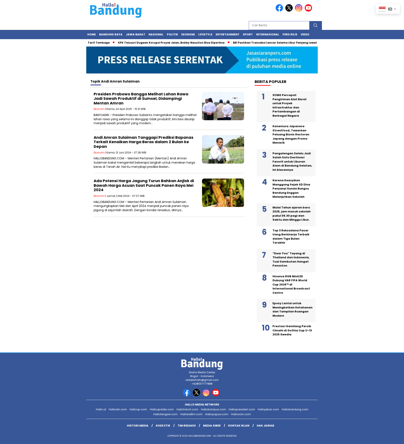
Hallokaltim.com (191, 414)
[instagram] (299, 10)
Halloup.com (138, 409)
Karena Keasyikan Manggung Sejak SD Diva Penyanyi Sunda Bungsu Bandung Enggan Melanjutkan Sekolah (291, 188)
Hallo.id (101, 409)
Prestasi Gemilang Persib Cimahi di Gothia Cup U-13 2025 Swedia (292, 330)
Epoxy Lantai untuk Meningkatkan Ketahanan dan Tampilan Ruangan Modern (292, 309)
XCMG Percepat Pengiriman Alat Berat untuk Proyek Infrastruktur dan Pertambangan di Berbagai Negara (289, 105)
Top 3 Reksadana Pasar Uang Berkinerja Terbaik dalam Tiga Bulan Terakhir (290, 236)
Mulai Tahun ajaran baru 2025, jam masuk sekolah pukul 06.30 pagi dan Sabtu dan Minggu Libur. (291, 213)
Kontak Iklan (238, 426)
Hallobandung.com (295, 409)
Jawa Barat (135, 34)
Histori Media (137, 426)
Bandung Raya (110, 34)
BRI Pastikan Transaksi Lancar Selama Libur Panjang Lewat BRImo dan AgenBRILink (284, 42)
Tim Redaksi (187, 426)
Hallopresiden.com (242, 409)
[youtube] (309, 10)
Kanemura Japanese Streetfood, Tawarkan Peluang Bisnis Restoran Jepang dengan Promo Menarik (290, 134)
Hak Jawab (265, 426)
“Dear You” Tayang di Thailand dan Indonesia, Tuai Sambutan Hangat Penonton (291, 259)
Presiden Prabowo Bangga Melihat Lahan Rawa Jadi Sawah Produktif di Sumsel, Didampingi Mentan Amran (141, 98)
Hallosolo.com (241, 414)
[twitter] (289, 10)
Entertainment (227, 34)
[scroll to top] (388, 437)
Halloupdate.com (162, 409)
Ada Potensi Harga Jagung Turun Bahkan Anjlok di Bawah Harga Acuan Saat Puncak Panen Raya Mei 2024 (144, 185)
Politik (172, 34)
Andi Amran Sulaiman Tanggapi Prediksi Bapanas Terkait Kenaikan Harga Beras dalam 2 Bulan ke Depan (143, 142)
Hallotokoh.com (187, 409)
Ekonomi (188, 34)
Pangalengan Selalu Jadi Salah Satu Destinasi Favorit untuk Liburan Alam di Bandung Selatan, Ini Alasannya (292, 161)
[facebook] (280, 10)
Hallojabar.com (268, 409)
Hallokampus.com (213, 409)
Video (305, 34)
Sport (248, 34)
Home (91, 34)
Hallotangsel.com (165, 414)
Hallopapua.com (216, 414)
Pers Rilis (290, 34)
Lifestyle (205, 34)
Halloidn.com (118, 409)
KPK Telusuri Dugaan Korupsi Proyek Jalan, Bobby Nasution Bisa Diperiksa (163, 42)
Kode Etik (163, 426)
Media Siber (212, 426)
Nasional (156, 34)
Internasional (267, 34)
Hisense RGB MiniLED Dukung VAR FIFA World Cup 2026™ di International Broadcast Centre (291, 284)
